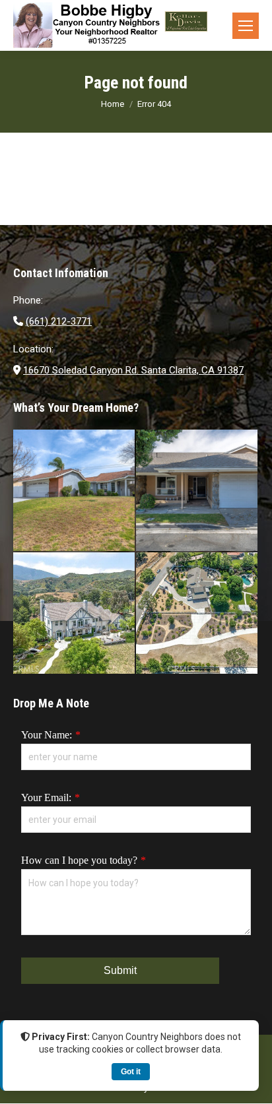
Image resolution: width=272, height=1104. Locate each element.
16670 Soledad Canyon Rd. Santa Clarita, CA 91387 (133, 370)
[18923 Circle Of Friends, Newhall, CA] (197, 491)
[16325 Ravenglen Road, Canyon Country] (74, 613)
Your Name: (46, 734)
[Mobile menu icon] (245, 26)
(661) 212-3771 (59, 321)
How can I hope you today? (79, 860)
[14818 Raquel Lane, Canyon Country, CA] (74, 491)
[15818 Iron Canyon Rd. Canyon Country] (197, 613)
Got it (131, 1071)
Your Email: (46, 797)
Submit (120, 970)
